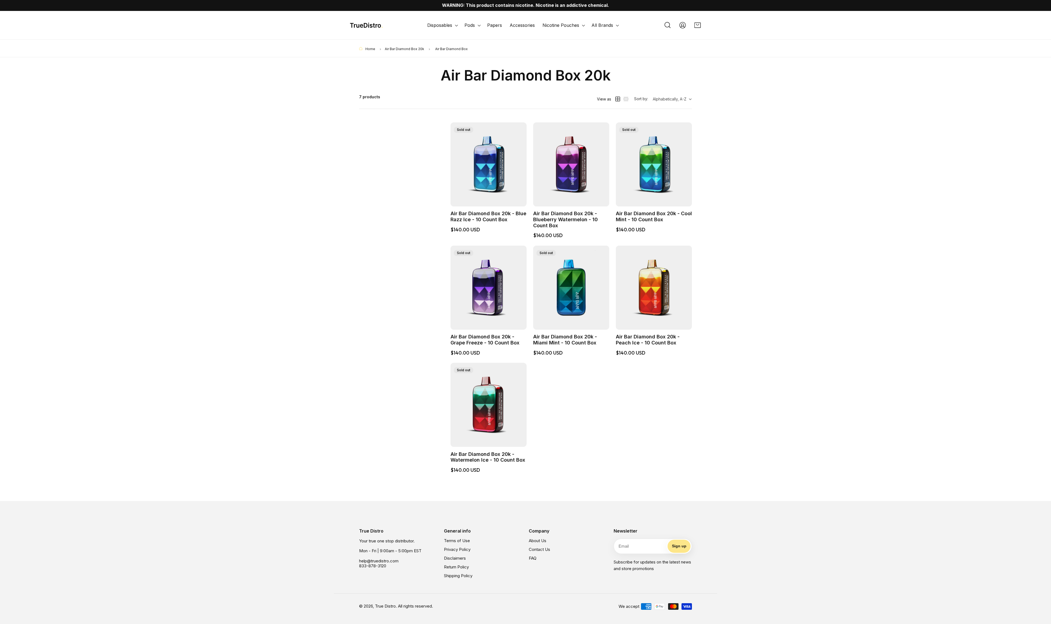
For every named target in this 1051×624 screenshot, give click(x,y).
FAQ (532, 558)
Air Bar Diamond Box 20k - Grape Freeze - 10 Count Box (485, 340)
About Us (537, 540)
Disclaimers (455, 558)
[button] (442, 25)
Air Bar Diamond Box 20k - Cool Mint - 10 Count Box (654, 216)
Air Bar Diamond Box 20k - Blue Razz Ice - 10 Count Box (488, 216)
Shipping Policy (458, 575)
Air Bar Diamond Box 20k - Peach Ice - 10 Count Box (648, 340)
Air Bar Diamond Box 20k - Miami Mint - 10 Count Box (565, 340)
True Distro (385, 606)
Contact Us (539, 549)
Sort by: (641, 98)
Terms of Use (457, 540)
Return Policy (456, 567)
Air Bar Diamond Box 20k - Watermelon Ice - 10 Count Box (488, 457)
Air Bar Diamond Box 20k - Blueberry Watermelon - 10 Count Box (565, 219)
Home (370, 49)
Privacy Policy (457, 549)
